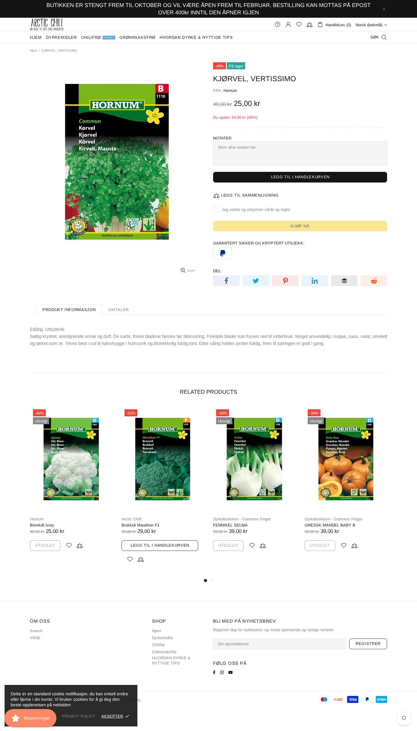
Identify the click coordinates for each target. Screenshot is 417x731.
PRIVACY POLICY (78, 716)
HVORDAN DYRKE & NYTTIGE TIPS (171, 660)
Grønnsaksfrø (164, 652)
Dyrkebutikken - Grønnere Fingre (63, 519)
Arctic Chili (46, 24)
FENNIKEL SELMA (51, 525)
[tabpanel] (259, 484)
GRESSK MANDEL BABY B (151, 525)
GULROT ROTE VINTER (331, 525)
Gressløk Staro (231, 525)
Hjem (33, 50)
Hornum (230, 90)
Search (36, 630)
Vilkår (35, 637)
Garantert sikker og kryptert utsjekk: (258, 243)
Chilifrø (158, 644)
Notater (222, 138)
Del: (217, 271)
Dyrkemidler (162, 637)
